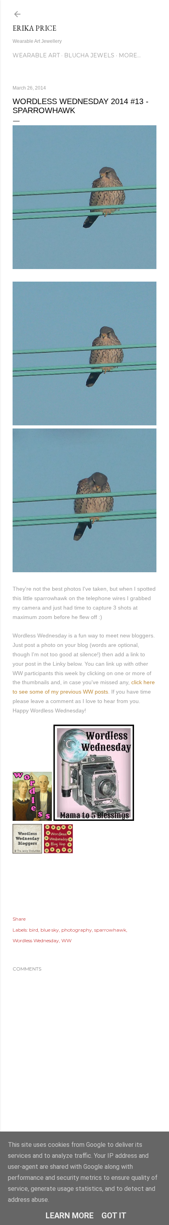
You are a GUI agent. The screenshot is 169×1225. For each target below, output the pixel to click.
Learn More (70, 1215)
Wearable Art (36, 55)
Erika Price (34, 28)
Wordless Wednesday (36, 940)
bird (33, 930)
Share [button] (19, 919)
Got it (114, 1215)
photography (76, 930)
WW (66, 940)
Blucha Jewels (89, 55)
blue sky (49, 930)
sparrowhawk (110, 930)
